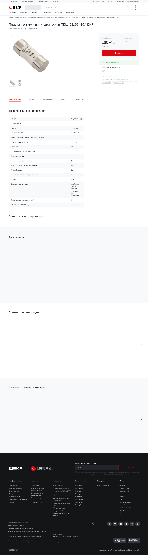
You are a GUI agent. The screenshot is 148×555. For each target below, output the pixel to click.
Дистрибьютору (43, 1)
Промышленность (15, 496)
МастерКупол (79, 494)
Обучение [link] (120, 1)
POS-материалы (58, 485)
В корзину (20, 290)
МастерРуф (79, 502)
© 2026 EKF (13, 550)
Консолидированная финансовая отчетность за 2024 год (27, 531)
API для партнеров (59, 508)
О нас (34, 13)
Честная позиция (125, 502)
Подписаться (129, 467)
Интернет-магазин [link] (133, 1)
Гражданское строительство (18, 499)
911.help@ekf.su (106, 82)
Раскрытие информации (16, 525)
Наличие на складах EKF (112, 67)
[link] (109, 524)
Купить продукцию (103, 485)
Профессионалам (15, 481)
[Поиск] (128, 7)
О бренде (123, 485)
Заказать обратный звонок (45, 469)
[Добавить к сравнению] (38, 289)
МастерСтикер (80, 505)
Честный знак (124, 505)
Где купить (70, 13)
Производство (124, 488)
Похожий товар (16, 397)
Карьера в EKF (124, 491)
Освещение (35, 485)
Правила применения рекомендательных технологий (25, 536)
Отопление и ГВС (37, 502)
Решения (12, 13)
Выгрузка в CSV (58, 511)
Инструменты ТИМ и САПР (62, 491)
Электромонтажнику (28, 1)
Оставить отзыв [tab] (78, 99)
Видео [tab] (63, 99)
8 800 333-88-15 (44, 468)
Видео (122, 496)
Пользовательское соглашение (18, 522)
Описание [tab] (31, 99)
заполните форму (119, 82)
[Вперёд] (141, 269)
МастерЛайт (79, 499)
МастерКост (79, 485)
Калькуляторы (47, 13)
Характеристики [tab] (15, 99)
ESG (121, 499)
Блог (121, 513)
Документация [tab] (48, 99)
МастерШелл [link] (79, 491)
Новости (122, 494)
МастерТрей (79, 496)
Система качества (125, 508)
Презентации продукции (61, 488)
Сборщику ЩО (13, 1)
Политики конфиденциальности (113, 474)
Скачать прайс (100, 1)
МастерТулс (79, 488)
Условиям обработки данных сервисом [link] (17, 542)
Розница (11, 502)
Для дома (54, 1)
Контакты (123, 510)
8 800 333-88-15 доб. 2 (118, 81)
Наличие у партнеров (111, 71)
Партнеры (59, 13)
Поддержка (23, 13)
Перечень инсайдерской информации (20, 528)
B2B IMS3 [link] (111, 1)
